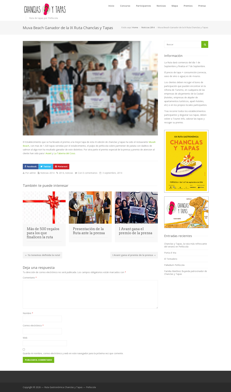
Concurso (125, 5)
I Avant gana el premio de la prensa (135, 231)
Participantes (143, 5)
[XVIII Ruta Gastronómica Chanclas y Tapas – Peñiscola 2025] (45, 9)
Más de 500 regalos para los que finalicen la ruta (43, 233)
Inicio (111, 5)
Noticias (161, 5)
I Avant (48, 153)
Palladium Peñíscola (174, 264)
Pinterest (62, 166)
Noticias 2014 (147, 27)
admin (33, 172)
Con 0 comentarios (87, 172)
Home (135, 27)
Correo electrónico (33, 325)
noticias (69, 172)
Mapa (175, 5)
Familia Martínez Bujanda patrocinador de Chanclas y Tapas (185, 272)
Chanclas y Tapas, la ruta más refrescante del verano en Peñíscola (185, 245)
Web (25, 337)
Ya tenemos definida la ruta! (42, 255)
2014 (61, 172)
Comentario (30, 277)
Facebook (32, 166)
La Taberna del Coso (64, 153)
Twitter (47, 166)
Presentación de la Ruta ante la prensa (89, 231)
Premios (188, 5)
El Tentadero (170, 258)
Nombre (28, 313)
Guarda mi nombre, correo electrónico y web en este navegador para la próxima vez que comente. (73, 353)
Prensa (202, 5)
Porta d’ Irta (170, 252)
